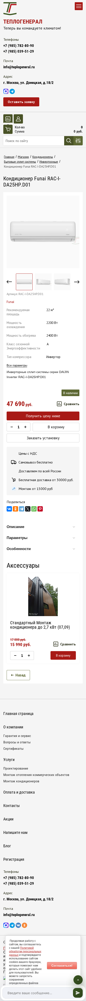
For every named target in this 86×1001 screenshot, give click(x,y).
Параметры (17, 538)
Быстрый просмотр (43, 596)
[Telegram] (21, 509)
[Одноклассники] (15, 509)
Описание (15, 527)
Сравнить (71, 404)
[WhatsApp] (34, 509)
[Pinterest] (40, 509)
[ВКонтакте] (9, 509)
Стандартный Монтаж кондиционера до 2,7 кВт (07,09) (40, 625)
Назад (20, 675)
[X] (27, 509)
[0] (8, 119)
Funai (10, 302)
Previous (9, 281)
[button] (21, 101)
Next (76, 281)
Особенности (19, 549)
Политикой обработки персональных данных (25, 951)
